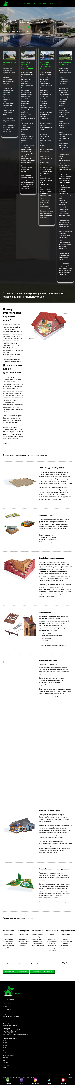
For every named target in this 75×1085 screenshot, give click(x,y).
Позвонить (7, 1083)
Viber (21, 1083)
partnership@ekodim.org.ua (11, 1016)
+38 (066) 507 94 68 (46, 3)
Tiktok (49, 1083)
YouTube (63, 1083)
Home (9, 31)
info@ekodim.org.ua (8, 1014)
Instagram (35, 1083)
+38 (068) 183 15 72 (30, 3)
